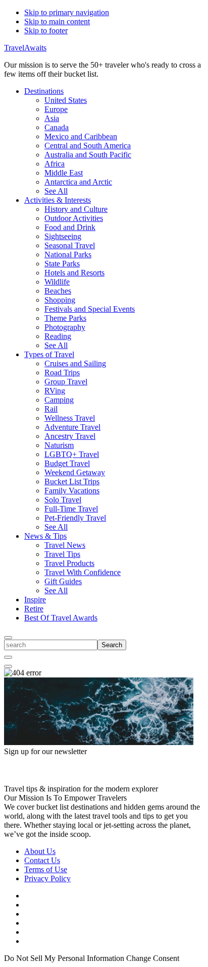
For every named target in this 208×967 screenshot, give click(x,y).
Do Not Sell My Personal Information (64, 958)
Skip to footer (46, 30)
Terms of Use (45, 869)
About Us (40, 851)
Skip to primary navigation (66, 12)
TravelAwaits (25, 47)
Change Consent (152, 958)
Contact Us (42, 860)
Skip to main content (57, 21)
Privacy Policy (47, 878)
